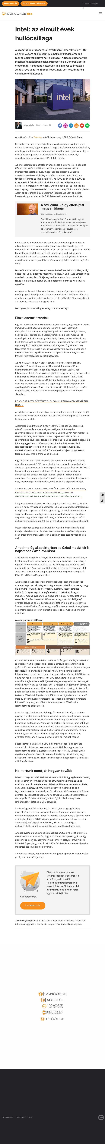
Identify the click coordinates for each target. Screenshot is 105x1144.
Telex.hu (37, 137)
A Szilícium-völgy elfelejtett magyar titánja (62, 206)
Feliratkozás (10, 3)
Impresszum (7, 1118)
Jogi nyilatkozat (24, 1118)
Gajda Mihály (29, 125)
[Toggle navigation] (101, 13)
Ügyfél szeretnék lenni (34, 3)
